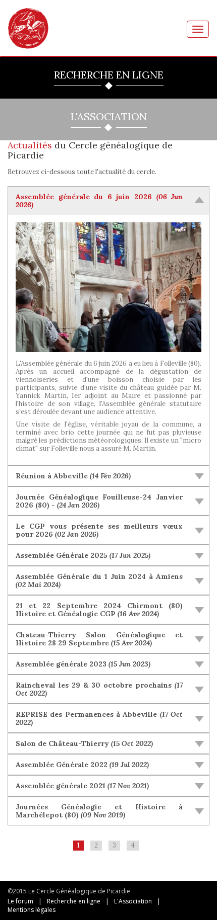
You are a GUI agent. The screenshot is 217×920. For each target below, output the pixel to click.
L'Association (133, 901)
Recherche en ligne (73, 901)
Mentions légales (32, 909)
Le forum (20, 901)
